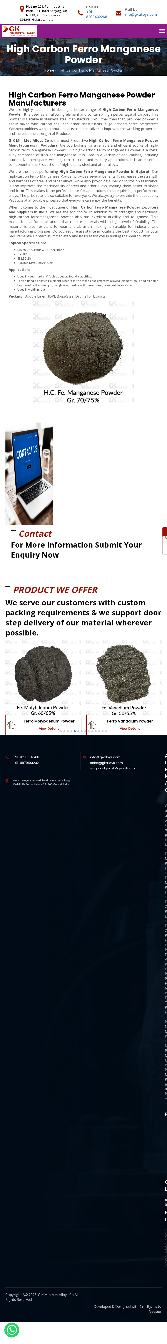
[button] (61, 731)
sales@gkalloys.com (106, 762)
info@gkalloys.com (140, 14)
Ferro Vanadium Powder (130, 721)
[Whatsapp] (11, 1330)
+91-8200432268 (26, 757)
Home (49, 70)
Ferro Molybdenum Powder (49, 721)
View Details (49, 728)
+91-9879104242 (26, 762)
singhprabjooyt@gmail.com (112, 768)
